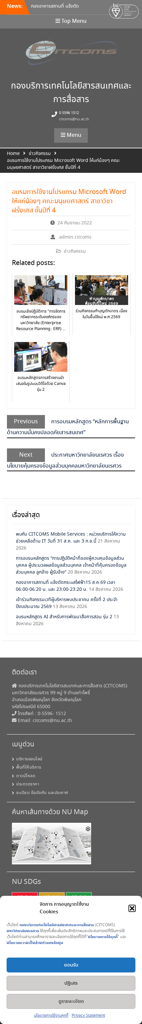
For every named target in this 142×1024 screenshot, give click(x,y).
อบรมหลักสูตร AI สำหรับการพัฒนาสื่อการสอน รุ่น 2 (64, 617)
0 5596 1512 (69, 113)
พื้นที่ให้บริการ (28, 767)
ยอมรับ (71, 965)
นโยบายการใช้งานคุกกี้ (51, 1015)
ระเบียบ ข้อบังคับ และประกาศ (42, 793)
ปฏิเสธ (71, 983)
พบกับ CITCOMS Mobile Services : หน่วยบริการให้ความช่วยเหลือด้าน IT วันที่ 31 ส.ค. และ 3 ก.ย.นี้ (71, 538)
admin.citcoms (75, 237)
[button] (132, 908)
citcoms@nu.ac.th (74, 119)
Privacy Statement (88, 1015)
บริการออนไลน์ (29, 759)
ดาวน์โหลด (25, 776)
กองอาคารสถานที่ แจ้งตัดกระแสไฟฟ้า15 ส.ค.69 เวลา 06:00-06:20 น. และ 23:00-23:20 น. (65, 586)
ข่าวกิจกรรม (75, 251)
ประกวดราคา (27, 784)
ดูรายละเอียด (71, 1001)
